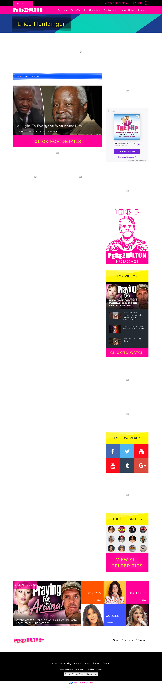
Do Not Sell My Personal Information (81, 674)
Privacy (77, 663)
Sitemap (96, 663)
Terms (86, 663)
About (54, 663)
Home (18, 76)
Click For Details (57, 141)
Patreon (62, 10)
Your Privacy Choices (83, 683)
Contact (107, 663)
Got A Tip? (23, 3)
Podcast (143, 10)
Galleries (142, 640)
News (116, 640)
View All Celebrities (127, 562)
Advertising (65, 663)
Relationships (92, 10)
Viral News (128, 10)
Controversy (111, 10)
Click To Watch (127, 353)
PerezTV (75, 10)
